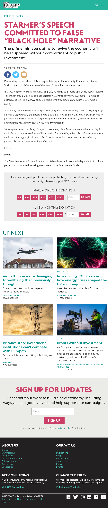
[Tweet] (16, 74)
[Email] (24, 74)
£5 (19, 197)
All (57, 450)
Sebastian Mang (66, 364)
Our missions (8, 453)
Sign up (54, 420)
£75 (51, 197)
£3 (20, 214)
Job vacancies (9, 461)
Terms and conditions (12, 499)
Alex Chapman (11, 295)
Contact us (7, 464)
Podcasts (62, 271)
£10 (27, 197)
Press (59, 464)
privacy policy (64, 428)
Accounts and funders (12, 458)
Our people (7, 455)
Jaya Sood (8, 362)
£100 (59, 197)
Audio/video (62, 458)
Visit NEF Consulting (13, 487)
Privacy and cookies (35, 499)
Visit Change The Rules (68, 487)
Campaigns (61, 461)
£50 (43, 197)
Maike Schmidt (84, 364)
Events (59, 467)
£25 (35, 197)
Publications (62, 453)
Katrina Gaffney (66, 295)
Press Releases (13, 16)
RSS (4, 502)
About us (10, 445)
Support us (7, 467)
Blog (5, 271)
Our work (6, 450)
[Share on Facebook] (8, 74)
